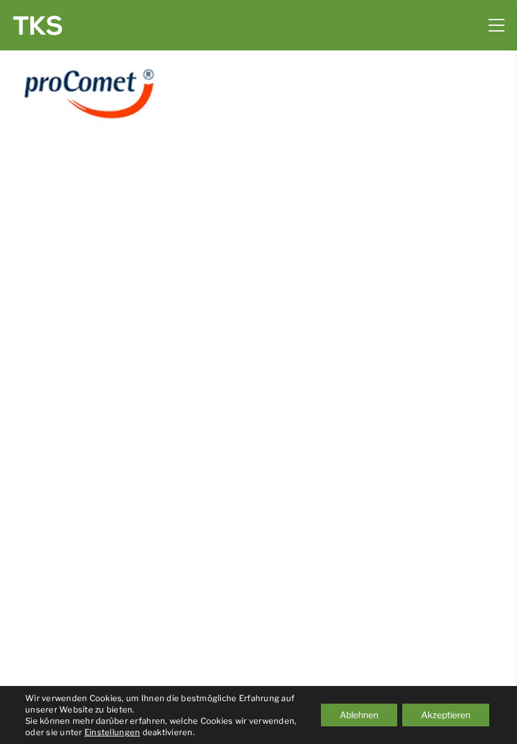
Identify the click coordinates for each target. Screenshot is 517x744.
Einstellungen (112, 732)
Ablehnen (359, 714)
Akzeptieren (445, 714)
